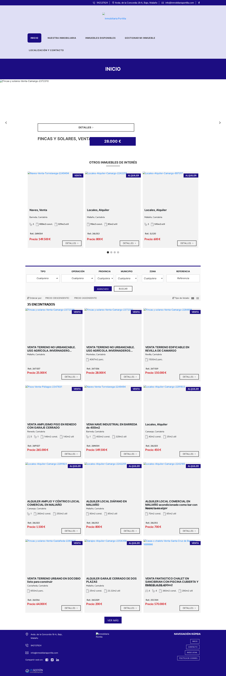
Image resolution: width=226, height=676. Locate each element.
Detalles (71, 243)
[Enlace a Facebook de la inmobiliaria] (199, 3)
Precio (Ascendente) (85, 298)
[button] (42, 278)
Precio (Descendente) (57, 298)
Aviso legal (192, 652)
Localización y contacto (46, 50)
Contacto (192, 647)
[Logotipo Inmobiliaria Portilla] (110, 17)
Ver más (113, 620)
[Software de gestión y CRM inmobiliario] (34, 670)
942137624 (36, 645)
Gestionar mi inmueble (140, 38)
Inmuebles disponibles (100, 38)
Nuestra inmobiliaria (62, 38)
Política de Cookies (188, 658)
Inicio (34, 38)
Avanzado (103, 289)
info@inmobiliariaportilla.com (44, 653)
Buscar (123, 288)
